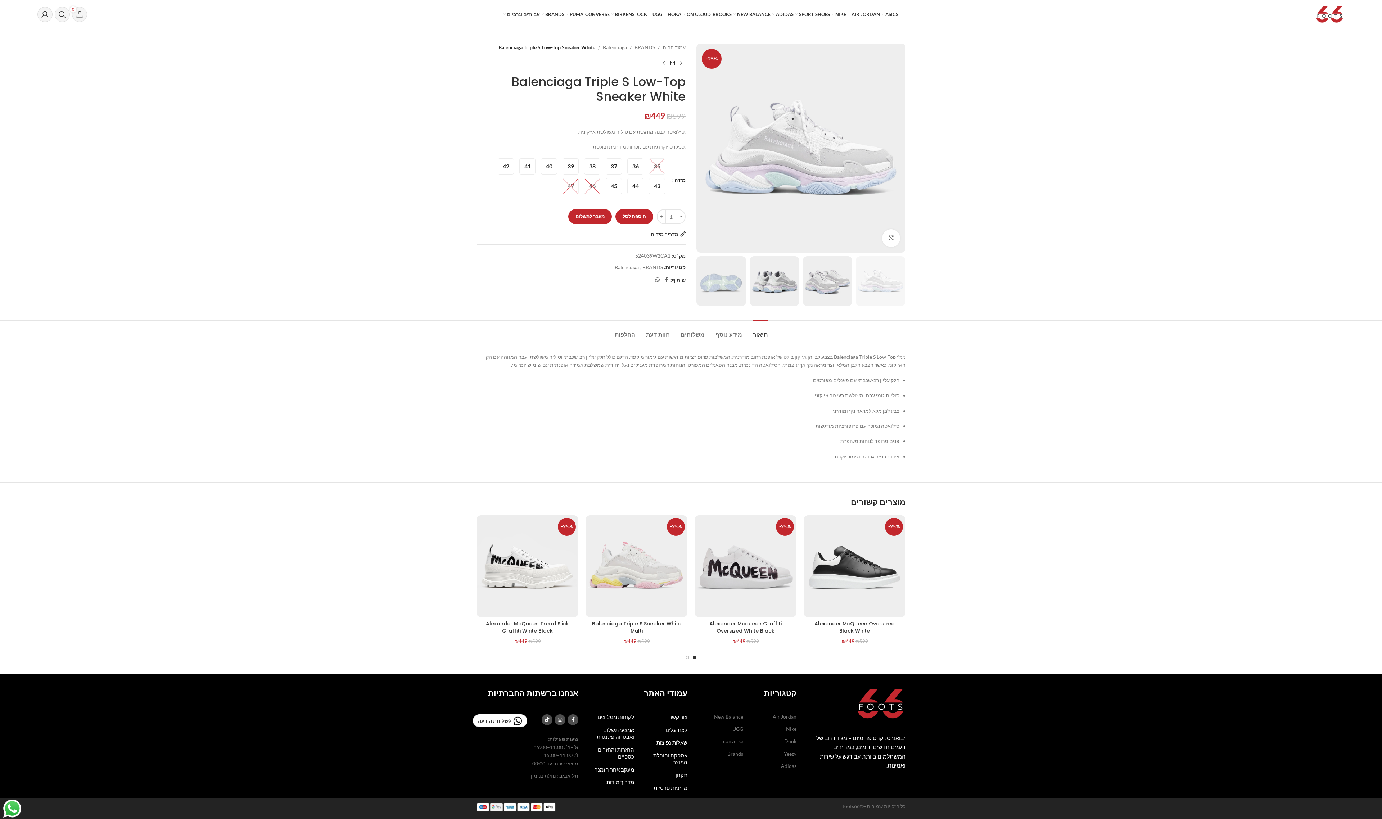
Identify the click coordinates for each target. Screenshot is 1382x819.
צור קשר (678, 717)
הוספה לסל (634, 216)
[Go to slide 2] (687, 657)
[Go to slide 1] (694, 657)
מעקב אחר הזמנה (614, 769)
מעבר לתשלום (590, 216)
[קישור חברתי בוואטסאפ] (657, 280)
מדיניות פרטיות (670, 787)
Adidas (788, 766)
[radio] (657, 166)
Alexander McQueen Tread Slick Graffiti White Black (527, 627)
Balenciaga (615, 47)
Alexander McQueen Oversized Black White (854, 627)
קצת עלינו (676, 730)
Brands (735, 754)
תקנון (681, 775)
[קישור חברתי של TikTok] (547, 719)
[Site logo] (1329, 14)
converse (733, 741)
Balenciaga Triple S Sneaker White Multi (636, 627)
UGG (737, 729)
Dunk (790, 741)
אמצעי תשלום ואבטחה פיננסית (615, 733)
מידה (680, 180)
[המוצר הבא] (664, 63)
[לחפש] (62, 14)
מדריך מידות (620, 782)
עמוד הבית (674, 47)
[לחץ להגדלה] (891, 238)
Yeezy (790, 754)
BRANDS (644, 47)
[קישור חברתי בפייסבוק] (666, 280)
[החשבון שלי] (45, 14)
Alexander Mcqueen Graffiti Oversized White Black (745, 627)
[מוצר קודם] (681, 63)
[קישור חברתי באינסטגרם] (560, 719)
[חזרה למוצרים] (672, 63)
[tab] (760, 331)
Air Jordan (784, 717)
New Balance (728, 717)
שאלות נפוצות (671, 742)
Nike (791, 729)
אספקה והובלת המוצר (670, 759)
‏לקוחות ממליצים (615, 717)
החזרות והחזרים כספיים (616, 753)
